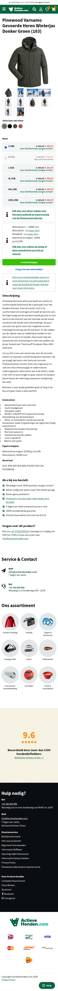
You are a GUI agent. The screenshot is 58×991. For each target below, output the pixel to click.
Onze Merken (8, 885)
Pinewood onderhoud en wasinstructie (20, 866)
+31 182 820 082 (16, 587)
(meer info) (34, 230)
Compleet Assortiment (13, 880)
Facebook (9, 893)
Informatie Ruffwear (11, 849)
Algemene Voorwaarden (13, 845)
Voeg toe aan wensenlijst (29, 269)
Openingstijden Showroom (15, 853)
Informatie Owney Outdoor (15, 858)
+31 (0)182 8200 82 (19, 531)
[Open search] (34, 9)
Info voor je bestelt (11, 840)
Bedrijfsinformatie (11, 836)
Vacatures (6, 889)
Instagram (9, 898)
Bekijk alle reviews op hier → (29, 757)
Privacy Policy (8, 862)
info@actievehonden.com (15, 538)
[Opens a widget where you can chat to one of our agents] (47, 986)
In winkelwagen (29, 262)
